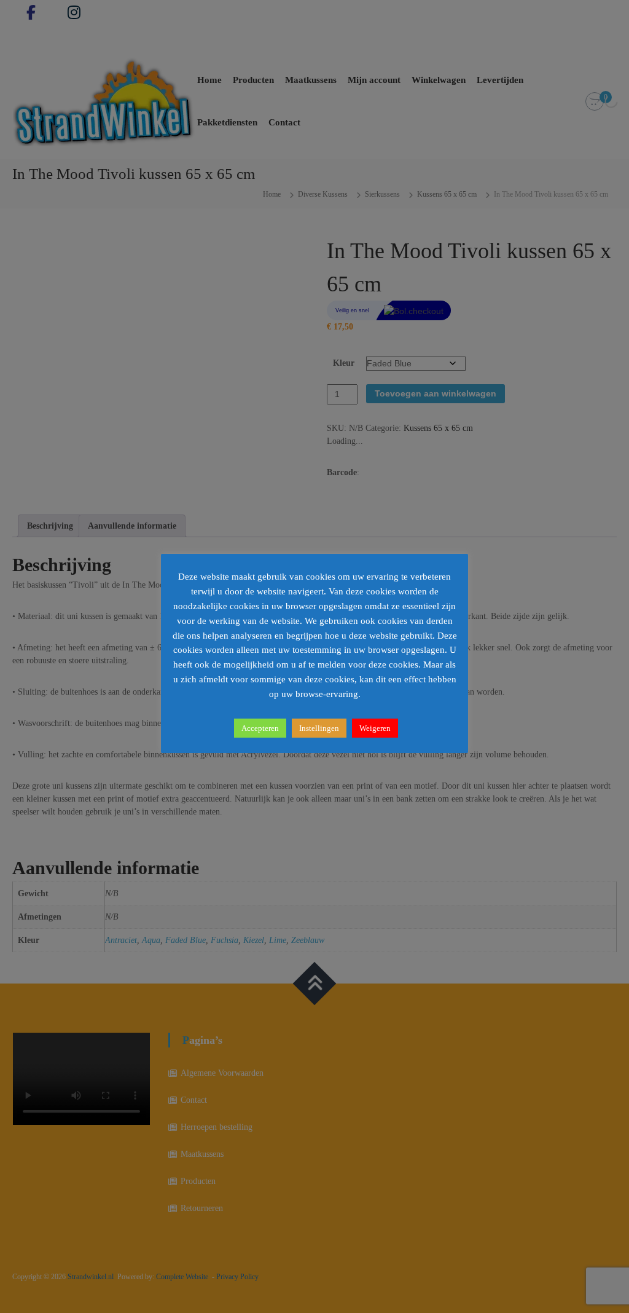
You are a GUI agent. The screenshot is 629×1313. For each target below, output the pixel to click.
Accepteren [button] (260, 728)
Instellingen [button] (319, 728)
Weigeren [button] (375, 728)
